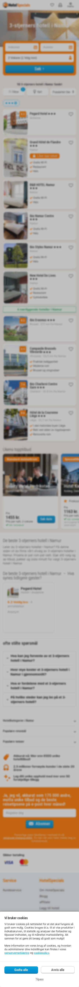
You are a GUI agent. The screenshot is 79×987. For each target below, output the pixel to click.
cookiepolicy (41, 952)
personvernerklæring (16, 952)
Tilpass (39, 979)
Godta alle (21, 970)
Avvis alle (57, 970)
